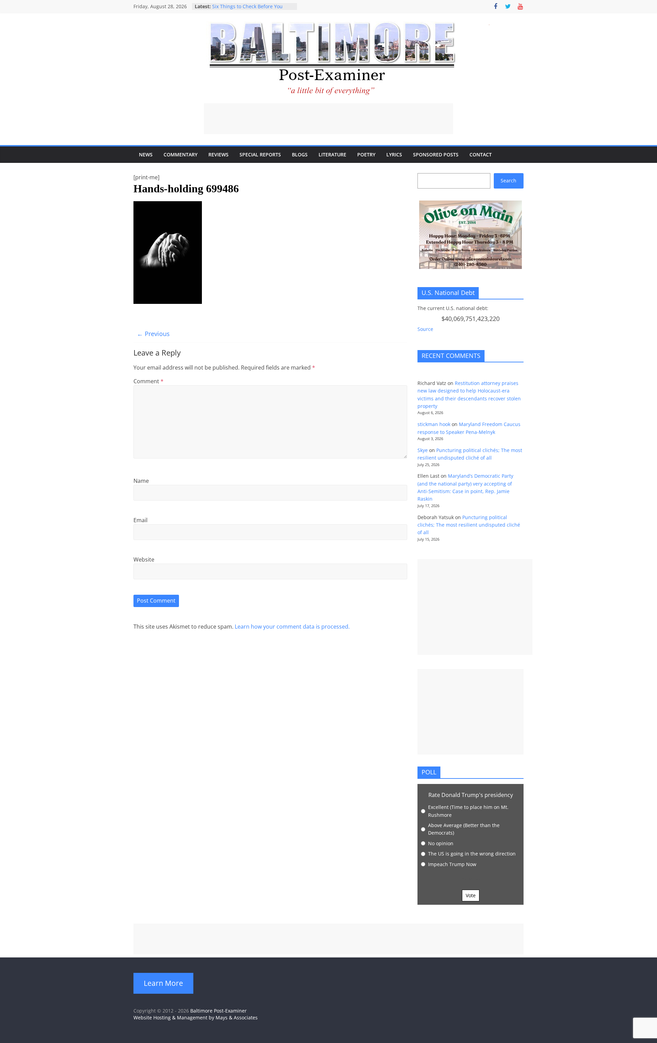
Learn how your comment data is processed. (292, 626)
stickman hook (433, 424)
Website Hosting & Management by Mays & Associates (195, 1017)
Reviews (218, 154)
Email (140, 520)
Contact (480, 154)
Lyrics (394, 154)
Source (425, 329)
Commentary (180, 154)
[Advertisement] (328, 118)
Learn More (163, 983)
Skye (422, 450)
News (146, 154)
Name (141, 481)
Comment (148, 381)
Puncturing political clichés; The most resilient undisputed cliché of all (468, 525)
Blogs (300, 154)
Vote (471, 895)
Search (508, 180)
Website (143, 559)
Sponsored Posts (436, 154)
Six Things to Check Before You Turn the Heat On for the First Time (252, 9)
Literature (332, 154)
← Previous (153, 334)
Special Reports (260, 154)
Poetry (366, 154)
